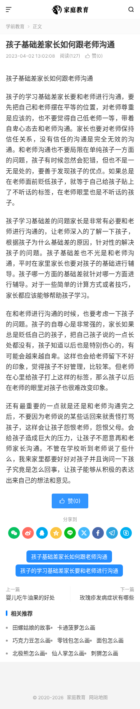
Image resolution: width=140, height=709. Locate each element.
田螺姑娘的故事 (31, 627)
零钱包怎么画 (73, 640)
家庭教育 (70, 9)
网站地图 (98, 697)
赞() (94, 56)
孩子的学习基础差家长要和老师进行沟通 (69, 570)
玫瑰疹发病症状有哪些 (107, 597)
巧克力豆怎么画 (31, 640)
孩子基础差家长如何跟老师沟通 (60, 44)
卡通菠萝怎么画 (76, 627)
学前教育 (15, 27)
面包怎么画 (110, 640)
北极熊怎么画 (28, 653)
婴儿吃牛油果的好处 (30, 597)
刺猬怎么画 (104, 653)
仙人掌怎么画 (68, 653)
